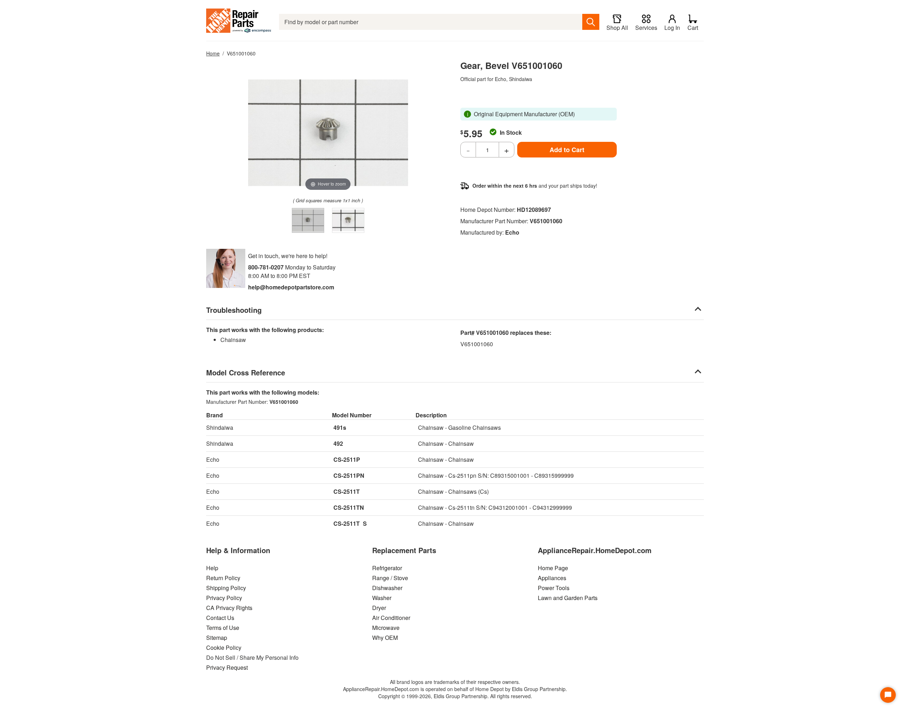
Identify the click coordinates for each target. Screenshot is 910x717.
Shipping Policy (226, 588)
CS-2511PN (348, 475)
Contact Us (220, 618)
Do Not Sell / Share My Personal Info (252, 657)
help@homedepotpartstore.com (291, 287)
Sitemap (216, 637)
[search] (590, 22)
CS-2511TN (348, 507)
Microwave (386, 628)
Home (213, 53)
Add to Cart (567, 149)
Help (212, 568)
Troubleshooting (234, 310)
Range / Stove (390, 578)
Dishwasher (387, 588)
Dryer (379, 608)
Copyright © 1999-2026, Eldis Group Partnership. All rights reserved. (455, 696)
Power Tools (553, 588)
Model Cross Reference (245, 372)
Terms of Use (222, 628)
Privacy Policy (224, 598)
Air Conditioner (391, 618)
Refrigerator (387, 568)
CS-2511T (346, 491)
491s (339, 427)
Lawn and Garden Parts (568, 598)
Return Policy (223, 578)
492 (338, 443)
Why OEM (385, 637)
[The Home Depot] (239, 22)
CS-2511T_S (350, 523)
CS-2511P (346, 459)
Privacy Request (227, 667)
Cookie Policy (223, 647)
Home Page (553, 568)
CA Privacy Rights (229, 608)
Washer (381, 598)
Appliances (552, 578)
